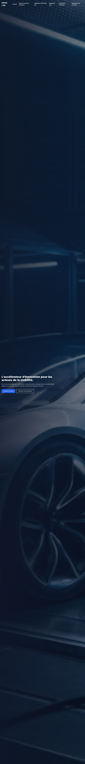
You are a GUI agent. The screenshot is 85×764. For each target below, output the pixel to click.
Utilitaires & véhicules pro (40, 4)
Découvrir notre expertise (25, 391)
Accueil (14, 4)
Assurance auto (52, 4)
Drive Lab (4, 4)
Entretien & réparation (62, 4)
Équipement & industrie (76, 4)
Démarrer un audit (8, 391)
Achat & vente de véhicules (24, 4)
